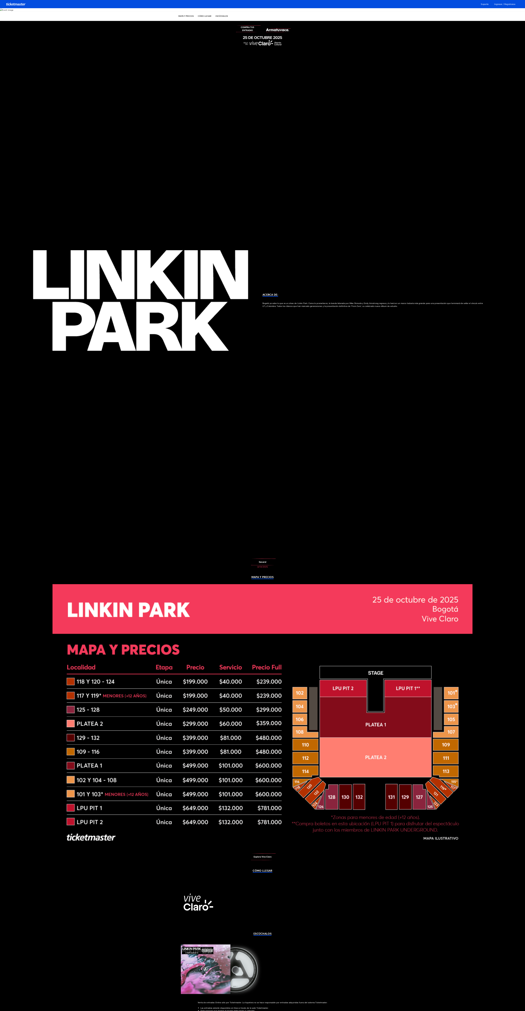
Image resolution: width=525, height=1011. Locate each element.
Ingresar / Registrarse (504, 4)
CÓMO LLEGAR (204, 16)
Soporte (484, 4)
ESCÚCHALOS (222, 16)
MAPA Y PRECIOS (186, 16)
